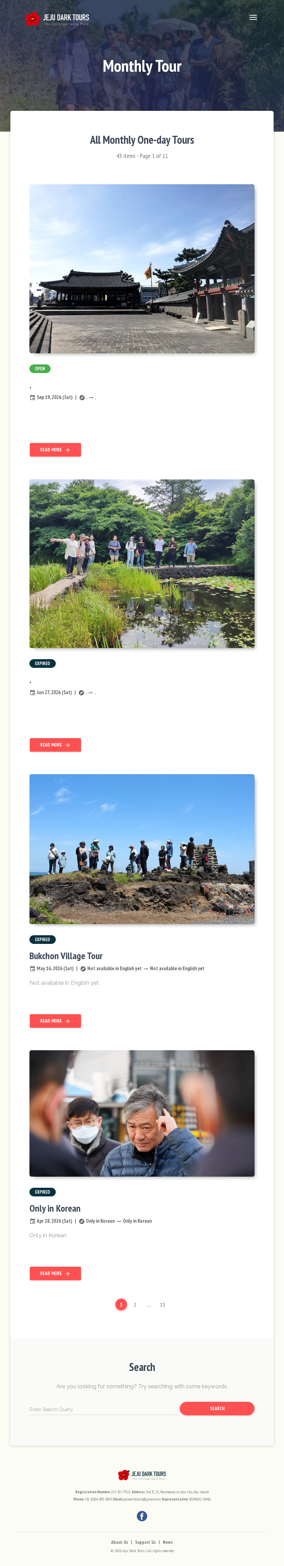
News (168, 1542)
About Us (119, 1542)
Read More (55, 449)
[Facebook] (142, 1516)
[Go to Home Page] (57, 17)
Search (217, 1408)
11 (163, 1304)
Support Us (145, 1542)
